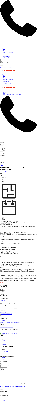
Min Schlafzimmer (2, 155)
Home (2, 74)
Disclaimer (3, 359)
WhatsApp (7, 399)
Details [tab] (2, 218)
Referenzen (4, 92)
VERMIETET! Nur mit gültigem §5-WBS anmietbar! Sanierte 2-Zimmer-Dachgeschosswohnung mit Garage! (12, 386)
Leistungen (3, 50)
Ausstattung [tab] (3, 219)
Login (1, 364)
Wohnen (4, 49)
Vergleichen (2, 389)
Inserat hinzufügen (2, 46)
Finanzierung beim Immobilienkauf (7, 83)
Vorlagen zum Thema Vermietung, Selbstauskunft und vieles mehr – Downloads (12, 94)
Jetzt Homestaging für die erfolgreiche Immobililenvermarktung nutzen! (11, 57)
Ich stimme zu (5, 64)
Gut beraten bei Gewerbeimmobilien (7, 53)
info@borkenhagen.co (3, 300)
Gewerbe (4, 76)
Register (1, 65)
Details (3, 339)
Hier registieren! (6, 67)
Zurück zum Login (2, 67)
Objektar (1, 151)
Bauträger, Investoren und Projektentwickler (8, 79)
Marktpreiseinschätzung (6, 81)
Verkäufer (4, 51)
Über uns (3, 91)
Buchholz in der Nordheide (3, 171)
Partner (4, 93)
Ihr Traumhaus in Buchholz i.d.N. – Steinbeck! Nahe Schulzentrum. (8, 385)
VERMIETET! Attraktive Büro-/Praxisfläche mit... (6, 327)
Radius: (2, 144)
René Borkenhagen (2, 320)
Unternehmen (4, 350)
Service (2, 54)
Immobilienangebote (5, 351)
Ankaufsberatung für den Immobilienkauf (8, 55)
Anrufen (3, 399)
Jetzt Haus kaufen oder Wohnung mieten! (8, 52)
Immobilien (3, 48)
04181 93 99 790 (5, 344)
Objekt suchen (2, 162)
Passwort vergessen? (11, 67)
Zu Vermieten (1, 165)
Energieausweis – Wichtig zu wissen (7, 56)
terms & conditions (6, 64)
